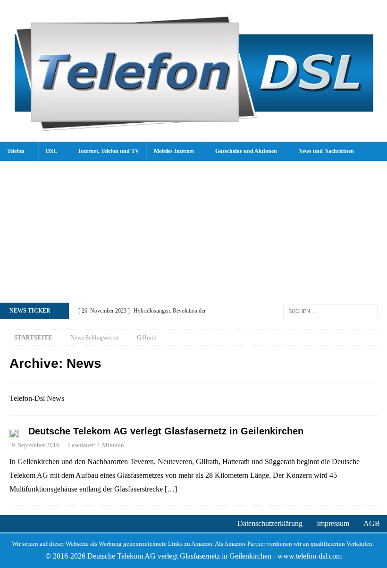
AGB (371, 523)
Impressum (333, 523)
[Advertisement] (193, 232)
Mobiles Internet (174, 151)
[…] (171, 489)
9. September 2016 (35, 445)
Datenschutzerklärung (270, 523)
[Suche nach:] (330, 310)
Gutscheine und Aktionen (246, 151)
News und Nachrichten (326, 151)
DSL (51, 151)
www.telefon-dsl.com (310, 556)
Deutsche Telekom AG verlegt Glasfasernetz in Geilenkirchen (165, 431)
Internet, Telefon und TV (108, 151)
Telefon (16, 151)
